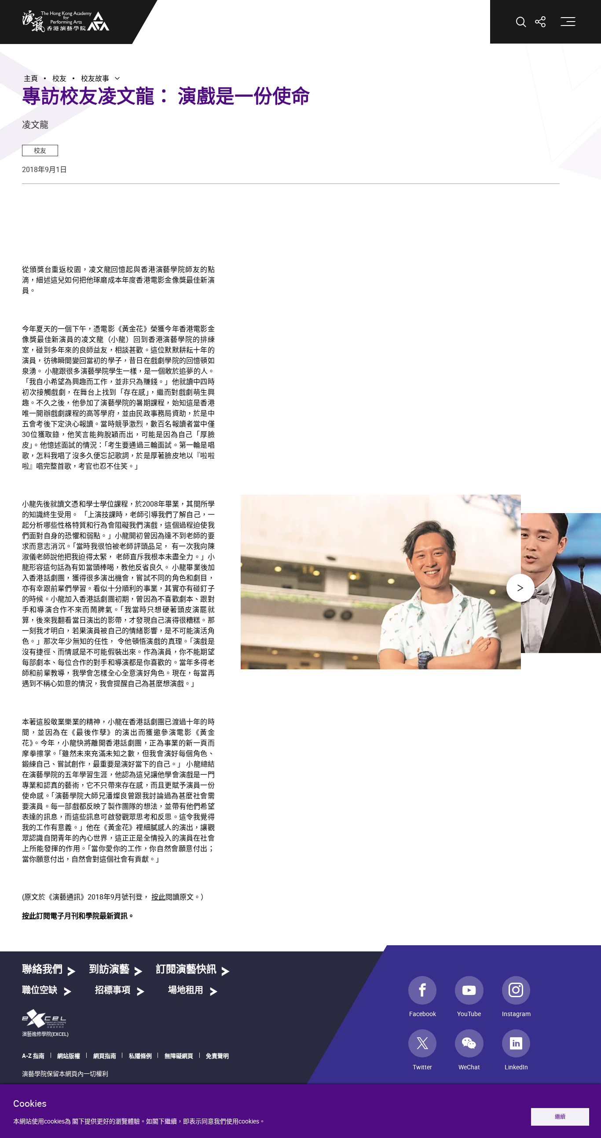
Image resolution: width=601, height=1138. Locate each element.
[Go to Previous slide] (520, 588)
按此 (158, 897)
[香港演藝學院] (66, 21)
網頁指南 (104, 1056)
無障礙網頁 (179, 1056)
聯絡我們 (42, 970)
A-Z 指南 (33, 1056)
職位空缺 (39, 990)
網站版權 (68, 1056)
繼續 (560, 1116)
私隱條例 (140, 1056)
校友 (40, 150)
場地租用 (185, 990)
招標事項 (112, 990)
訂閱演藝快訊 (186, 970)
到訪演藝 (109, 970)
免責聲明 (217, 1056)
